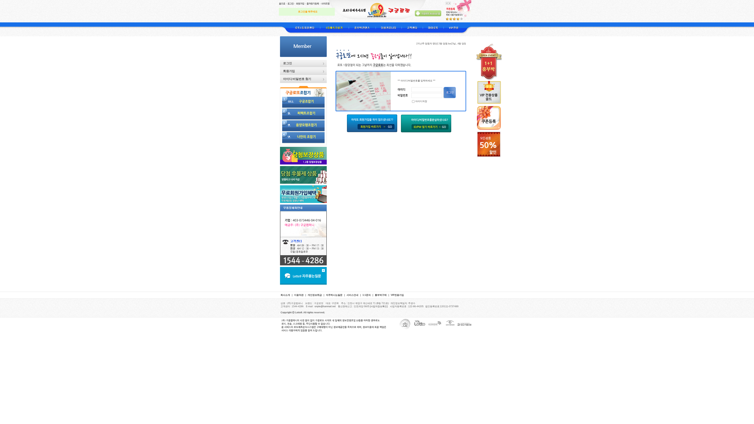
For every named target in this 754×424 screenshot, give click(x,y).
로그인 (287, 63)
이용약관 (299, 295)
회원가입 (289, 71)
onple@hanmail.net (325, 306)
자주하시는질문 (334, 295)
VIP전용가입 (397, 295)
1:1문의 (366, 295)
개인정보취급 (315, 295)
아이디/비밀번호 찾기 (297, 78)
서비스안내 (352, 295)
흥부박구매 (381, 295)
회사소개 (285, 295)
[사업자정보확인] (379, 306)
